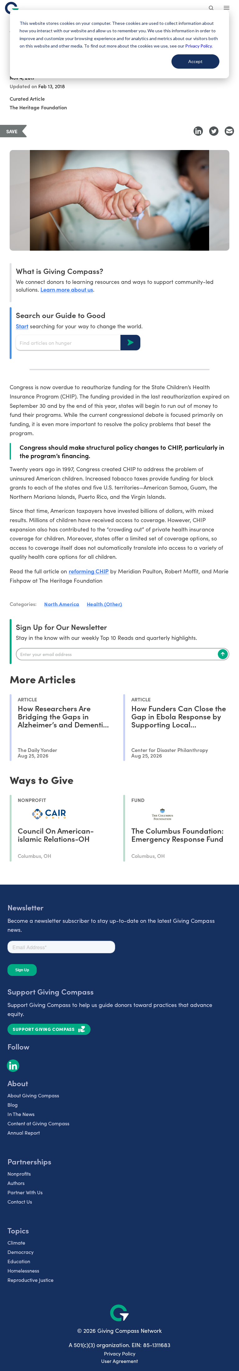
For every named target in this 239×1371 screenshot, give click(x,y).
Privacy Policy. (198, 45)
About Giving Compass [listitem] (33, 1095)
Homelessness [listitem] (23, 1270)
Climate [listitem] (16, 1242)
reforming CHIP (89, 571)
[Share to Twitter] (213, 131)
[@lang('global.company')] (12, 8)
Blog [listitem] (12, 1104)
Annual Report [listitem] (23, 1132)
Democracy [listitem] (20, 1252)
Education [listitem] (18, 1261)
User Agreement (119, 1361)
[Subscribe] (223, 654)
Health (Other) (104, 603)
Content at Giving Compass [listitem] (38, 1123)
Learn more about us (66, 289)
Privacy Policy (119, 1353)
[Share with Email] (229, 131)
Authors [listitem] (16, 1183)
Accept (195, 61)
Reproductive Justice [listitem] (30, 1280)
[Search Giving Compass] (211, 8)
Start (22, 326)
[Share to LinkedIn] (198, 131)
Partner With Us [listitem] (25, 1192)
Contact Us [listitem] (19, 1201)
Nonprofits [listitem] (19, 1173)
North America (61, 603)
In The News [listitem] (21, 1114)
